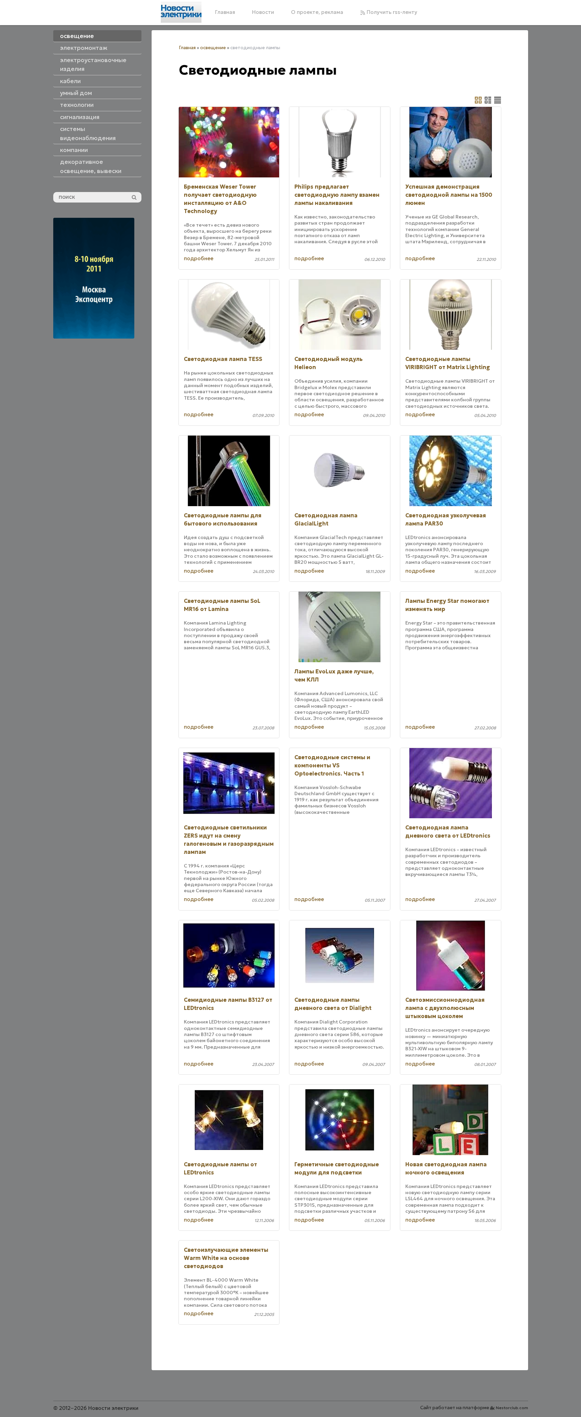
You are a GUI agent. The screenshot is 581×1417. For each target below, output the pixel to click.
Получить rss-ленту (391, 12)
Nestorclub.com (512, 1407)
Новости (263, 12)
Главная (225, 12)
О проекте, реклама (317, 12)
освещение (213, 48)
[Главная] (181, 12)
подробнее (198, 258)
